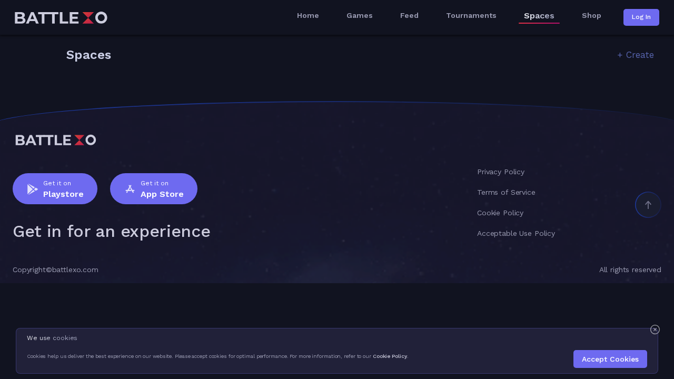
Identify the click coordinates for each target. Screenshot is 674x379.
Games (359, 15)
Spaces (539, 16)
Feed (409, 15)
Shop (591, 15)
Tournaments (471, 15)
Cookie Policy (390, 356)
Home (308, 15)
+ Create (635, 54)
